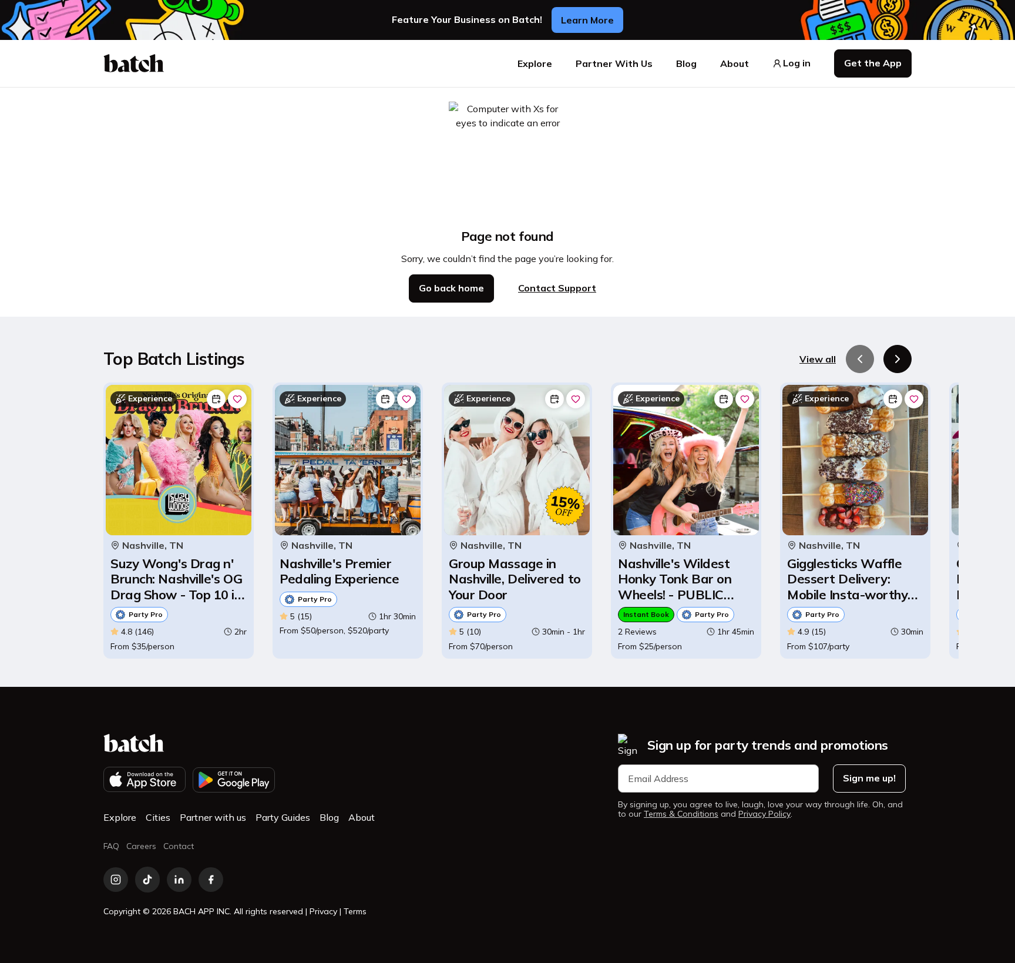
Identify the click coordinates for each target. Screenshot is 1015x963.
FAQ (111, 846)
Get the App (873, 63)
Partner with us (213, 817)
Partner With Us (614, 63)
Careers (141, 846)
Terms (355, 911)
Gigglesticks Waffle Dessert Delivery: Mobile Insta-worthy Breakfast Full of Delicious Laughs (847, 579)
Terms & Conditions (681, 814)
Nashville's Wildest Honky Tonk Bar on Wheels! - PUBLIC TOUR (674, 579)
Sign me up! (869, 778)
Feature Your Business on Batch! (467, 19)
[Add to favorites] (237, 399)
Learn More (587, 20)
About (734, 63)
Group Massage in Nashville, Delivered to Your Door (515, 579)
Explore (534, 63)
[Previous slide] (860, 359)
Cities (158, 817)
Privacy (323, 911)
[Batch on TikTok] (147, 879)
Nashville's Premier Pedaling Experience (339, 571)
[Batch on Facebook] (211, 879)
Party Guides (283, 817)
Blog (686, 63)
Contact (178, 846)
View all (817, 359)
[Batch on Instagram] (115, 879)
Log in (797, 63)
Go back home (451, 288)
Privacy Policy (764, 814)
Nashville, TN (152, 545)
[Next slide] (897, 359)
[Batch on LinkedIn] (179, 879)
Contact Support (557, 288)
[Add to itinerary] (216, 399)
